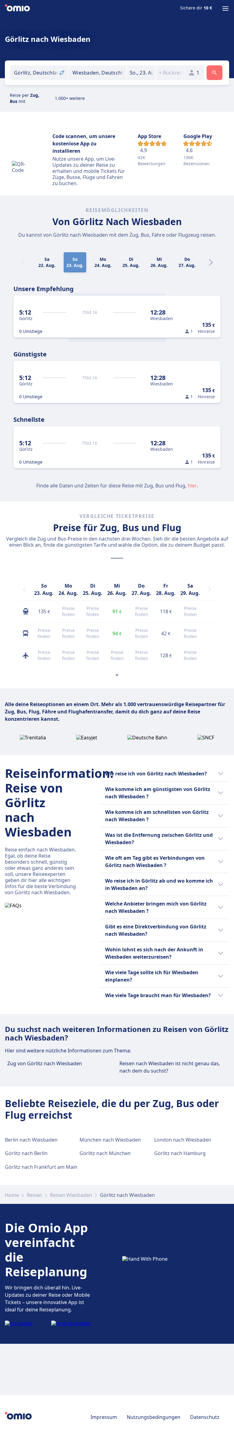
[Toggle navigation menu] (225, 8)
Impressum (103, 1417)
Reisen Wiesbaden (71, 1195)
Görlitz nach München (105, 1153)
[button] (141, 72)
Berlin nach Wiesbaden (31, 1139)
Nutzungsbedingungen (153, 1417)
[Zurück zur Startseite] (17, 8)
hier (192, 485)
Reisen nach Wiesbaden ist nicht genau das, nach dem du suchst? (169, 1067)
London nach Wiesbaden (182, 1139)
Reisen (34, 1195)
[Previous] (24, 589)
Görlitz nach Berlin (26, 1153)
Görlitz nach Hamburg (180, 1153)
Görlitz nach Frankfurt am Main (41, 1167)
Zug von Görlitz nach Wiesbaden (44, 1063)
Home (12, 1195)
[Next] (211, 262)
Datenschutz (204, 1417)
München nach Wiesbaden (110, 1139)
